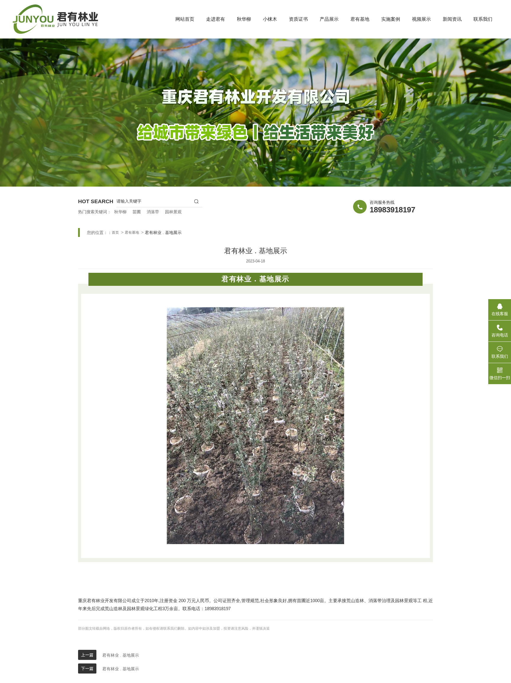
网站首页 (184, 19)
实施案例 (390, 19)
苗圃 (136, 211)
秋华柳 (244, 19)
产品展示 (329, 19)
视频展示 (421, 19)
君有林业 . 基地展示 (120, 655)
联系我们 (482, 19)
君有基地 (359, 19)
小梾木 (270, 19)
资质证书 (298, 19)
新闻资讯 (452, 19)
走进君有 (215, 19)
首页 (115, 232)
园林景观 (173, 211)
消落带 (153, 211)
